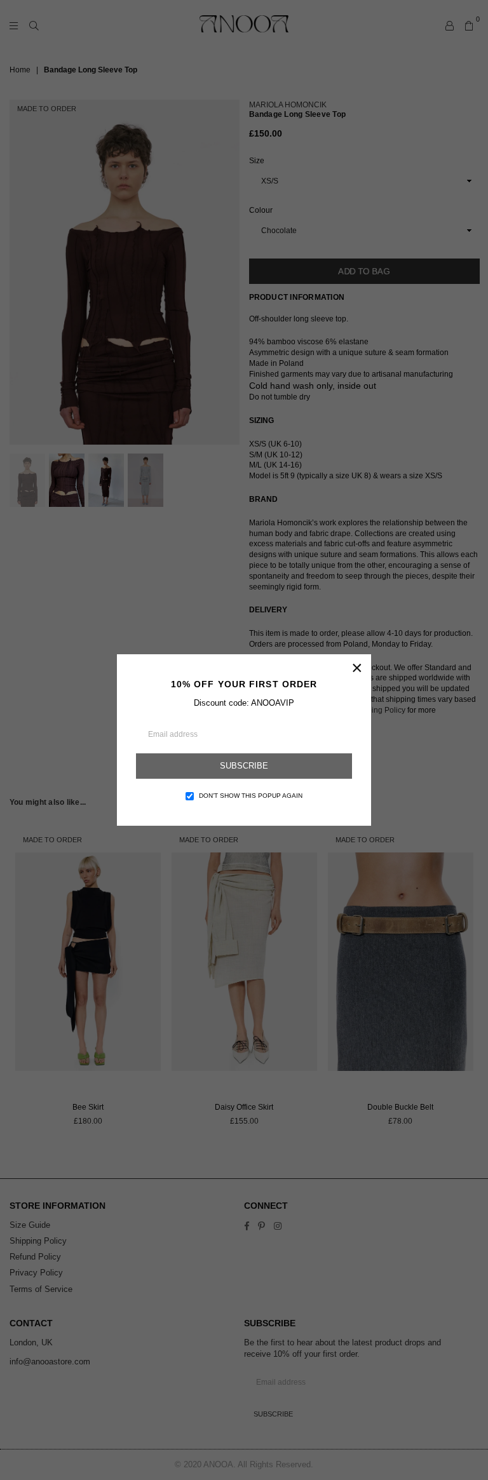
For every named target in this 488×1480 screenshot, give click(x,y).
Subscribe (244, 765)
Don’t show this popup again (250, 795)
